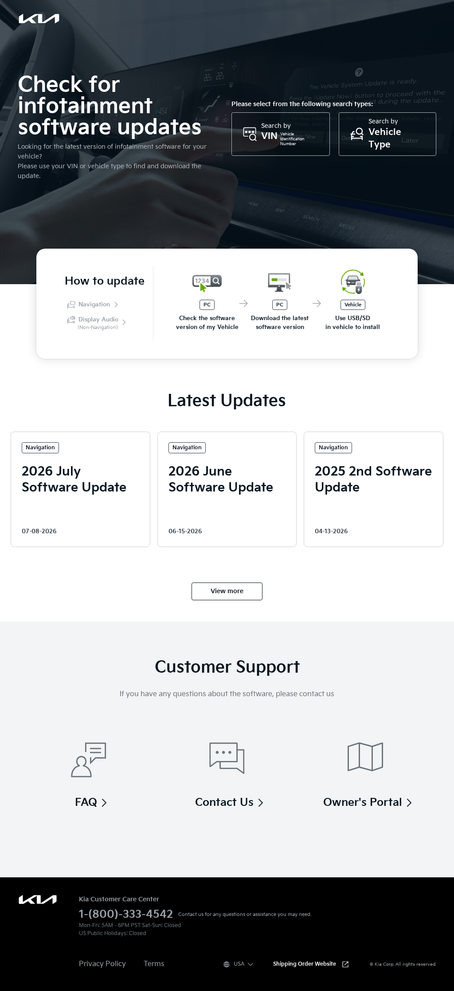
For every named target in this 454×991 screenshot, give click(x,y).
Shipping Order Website (304, 964)
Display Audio (98, 323)
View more (227, 591)
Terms (154, 964)
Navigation (94, 304)
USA (239, 964)
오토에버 (39, 18)
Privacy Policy (102, 964)
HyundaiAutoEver (38, 899)
